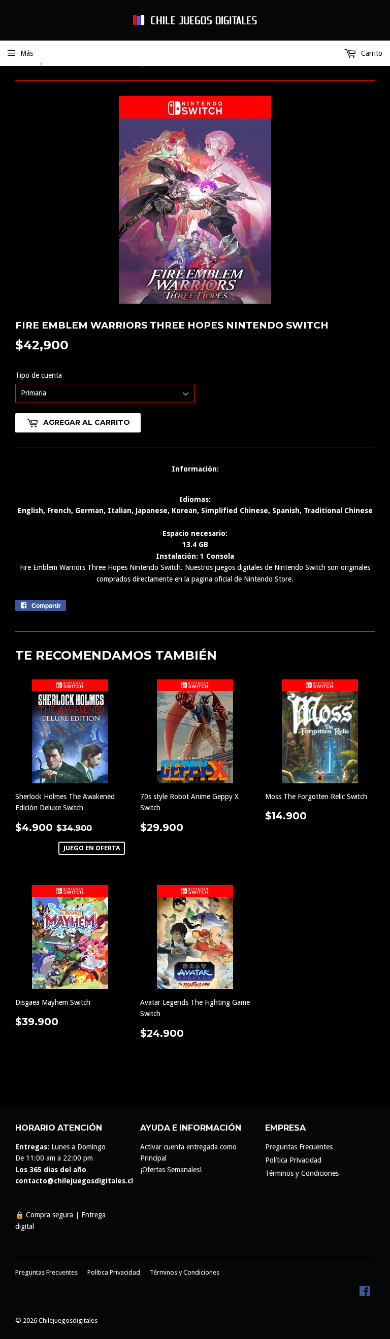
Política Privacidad (293, 1160)
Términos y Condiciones (302, 1173)
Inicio (23, 63)
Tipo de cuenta (38, 375)
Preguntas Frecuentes (299, 1147)
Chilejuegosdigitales (68, 1320)
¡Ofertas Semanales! (171, 1170)
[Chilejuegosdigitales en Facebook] (365, 1293)
